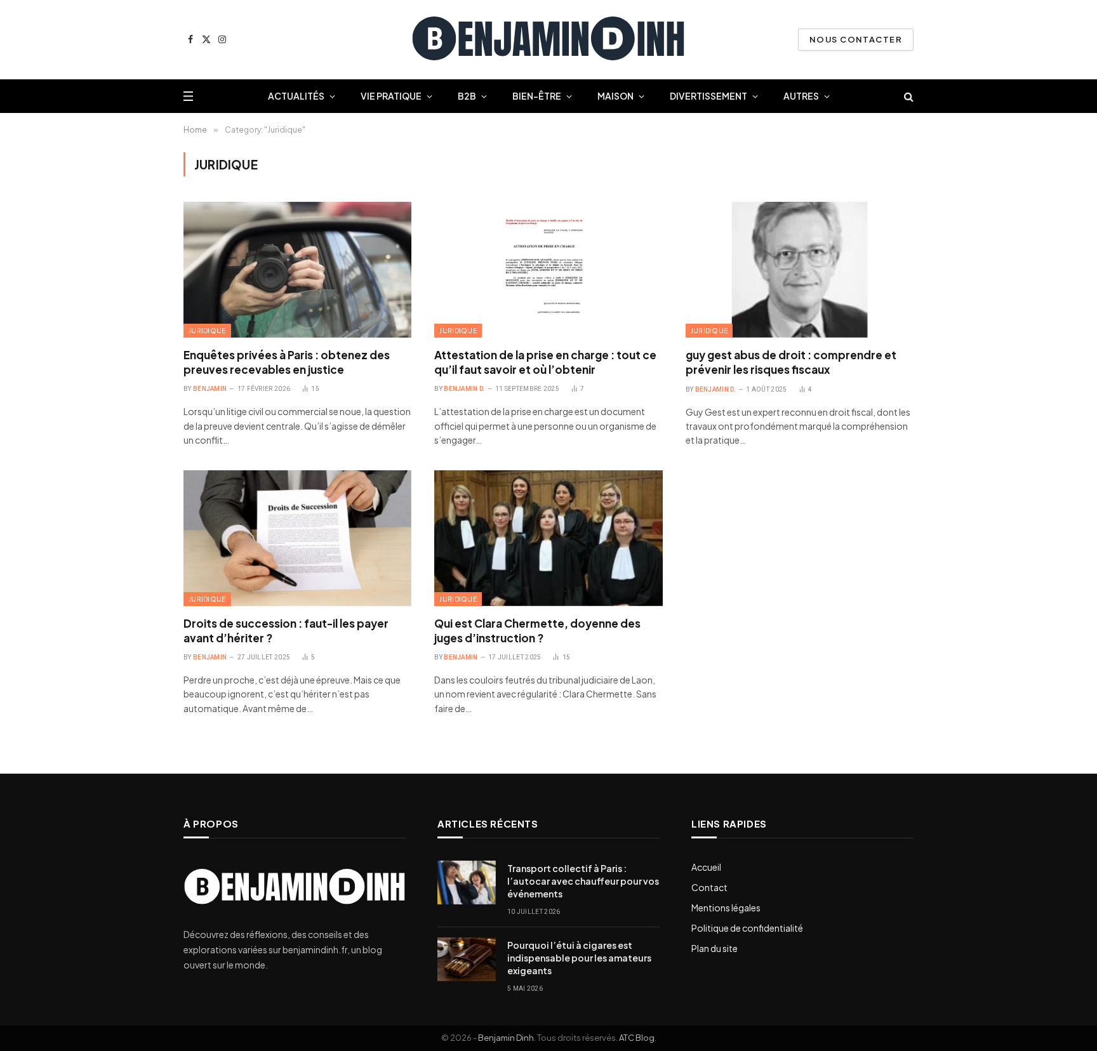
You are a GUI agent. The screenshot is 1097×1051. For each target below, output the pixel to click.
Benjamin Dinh (506, 1038)
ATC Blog (637, 1038)
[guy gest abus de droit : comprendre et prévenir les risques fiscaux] (800, 270)
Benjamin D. (464, 388)
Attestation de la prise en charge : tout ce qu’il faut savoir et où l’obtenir (545, 362)
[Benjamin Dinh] (548, 39)
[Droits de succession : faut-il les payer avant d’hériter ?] (297, 538)
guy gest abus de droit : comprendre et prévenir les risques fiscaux (791, 362)
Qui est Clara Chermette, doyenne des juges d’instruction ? (537, 630)
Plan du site (714, 948)
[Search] (907, 96)
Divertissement (708, 96)
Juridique (207, 330)
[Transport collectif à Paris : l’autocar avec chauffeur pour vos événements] (466, 882)
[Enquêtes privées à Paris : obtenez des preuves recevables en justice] (297, 270)
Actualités (296, 96)
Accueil (706, 867)
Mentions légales (726, 907)
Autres (801, 96)
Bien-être (536, 96)
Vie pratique (391, 96)
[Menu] (188, 96)
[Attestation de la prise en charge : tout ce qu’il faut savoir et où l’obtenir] (548, 270)
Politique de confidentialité (747, 928)
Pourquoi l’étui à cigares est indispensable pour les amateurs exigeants (579, 957)
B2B (467, 96)
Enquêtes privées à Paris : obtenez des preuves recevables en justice (286, 362)
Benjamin (210, 388)
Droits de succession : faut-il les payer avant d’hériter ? (286, 630)
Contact (709, 887)
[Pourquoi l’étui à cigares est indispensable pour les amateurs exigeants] (466, 959)
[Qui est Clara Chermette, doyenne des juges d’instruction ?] (548, 538)
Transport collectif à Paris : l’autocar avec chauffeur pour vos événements (583, 881)
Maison (615, 96)
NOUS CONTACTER (855, 39)
